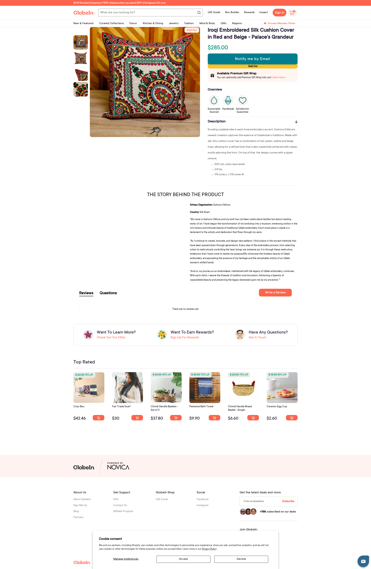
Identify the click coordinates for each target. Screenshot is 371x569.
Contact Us (120, 505)
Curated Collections (111, 23)
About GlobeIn (82, 499)
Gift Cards (162, 499)
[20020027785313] (253, 417)
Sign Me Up (80, 505)
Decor (133, 23)
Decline (241, 559)
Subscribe (288, 501)
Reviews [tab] (86, 293)
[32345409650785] (214, 417)
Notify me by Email (252, 59)
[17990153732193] (98, 417)
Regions (237, 23)
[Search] (199, 13)
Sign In (279, 12)
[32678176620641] (137, 417)
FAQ (115, 499)
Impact (263, 12)
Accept (183, 559)
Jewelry (174, 23)
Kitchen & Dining (153, 23)
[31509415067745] (292, 417)
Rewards (249, 12)
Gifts (223, 23)
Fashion (189, 23)
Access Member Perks (281, 23)
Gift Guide (214, 12)
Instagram (203, 505)
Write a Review (275, 292)
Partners (78, 517)
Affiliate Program (123, 511)
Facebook (203, 499)
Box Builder (232, 12)
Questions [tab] (108, 293)
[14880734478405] (176, 417)
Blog (76, 511)
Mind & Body (207, 23)
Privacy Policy (209, 549)
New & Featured (83, 23)
